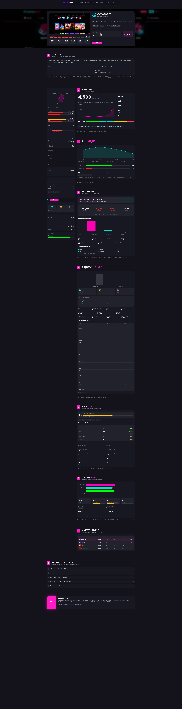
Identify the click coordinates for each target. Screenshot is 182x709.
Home (48, 6)
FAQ (48, 164)
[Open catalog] (116, 2)
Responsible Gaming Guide (64, 607)
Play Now (54, 199)
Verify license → (50, 174)
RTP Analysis (50, 155)
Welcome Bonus (51, 156)
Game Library (50, 153)
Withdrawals (50, 158)
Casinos (52, 6)
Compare (49, 163)
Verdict (49, 152)
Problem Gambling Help (76, 607)
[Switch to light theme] (113, 2)
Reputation (50, 161)
